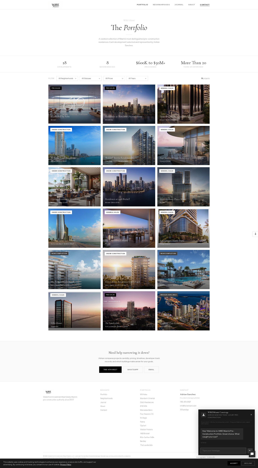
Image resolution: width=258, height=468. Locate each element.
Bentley (143, 441)
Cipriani (143, 426)
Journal (179, 5)
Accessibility (82, 458)
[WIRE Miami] (69, 391)
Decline (248, 463)
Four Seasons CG (146, 414)
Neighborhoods (161, 5)
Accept (234, 463)
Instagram (200, 457)
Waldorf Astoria (146, 430)
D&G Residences (147, 402)
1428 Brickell (145, 433)
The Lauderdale (146, 445)
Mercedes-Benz (146, 410)
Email (151, 370)
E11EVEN (143, 406)
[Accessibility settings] (255, 234)
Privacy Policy (65, 465)
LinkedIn (211, 457)
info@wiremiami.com (188, 406)
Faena (142, 422)
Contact (205, 5)
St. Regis (143, 418)
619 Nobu (143, 395)
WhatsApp (132, 370)
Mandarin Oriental (147, 398)
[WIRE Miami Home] (55, 4)
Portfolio (142, 5)
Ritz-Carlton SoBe (147, 437)
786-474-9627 (110, 370)
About (191, 5)
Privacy (69, 458)
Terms (75, 458)
